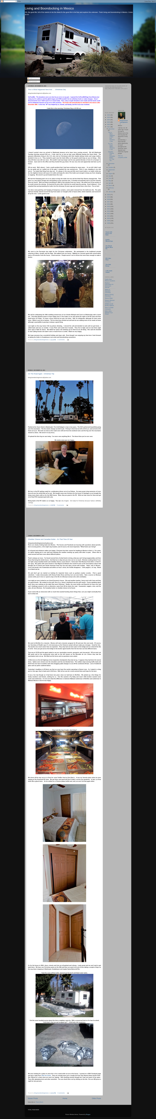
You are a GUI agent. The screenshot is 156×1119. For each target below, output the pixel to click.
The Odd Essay (108, 265)
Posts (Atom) (39, 1102)
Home (65, 1098)
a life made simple (109, 271)
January (111, 191)
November (111, 163)
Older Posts (96, 1098)
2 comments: (61, 339)
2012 (108, 213)
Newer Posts (33, 1098)
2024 (108, 119)
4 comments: (61, 1093)
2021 (108, 127)
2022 (108, 124)
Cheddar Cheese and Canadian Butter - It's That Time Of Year (50, 539)
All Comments (33, 81)
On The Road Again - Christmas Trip (41, 374)
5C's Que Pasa (108, 259)
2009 (108, 220)
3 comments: (61, 505)
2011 (108, 216)
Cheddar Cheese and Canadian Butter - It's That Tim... (111, 156)
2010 (108, 218)
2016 (108, 204)
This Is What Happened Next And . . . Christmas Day (47, 89)
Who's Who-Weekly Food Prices (109, 313)
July (110, 176)
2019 (108, 197)
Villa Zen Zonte (46, 1075)
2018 (108, 199)
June (110, 178)
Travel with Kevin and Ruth (109, 233)
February (111, 187)
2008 (108, 223)
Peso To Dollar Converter (109, 308)
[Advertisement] (64, 356)
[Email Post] (67, 339)
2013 (108, 211)
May (110, 180)
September (112, 169)
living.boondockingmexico (124, 122)
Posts (30, 78)
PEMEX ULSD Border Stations (109, 304)
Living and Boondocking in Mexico (49, 8)
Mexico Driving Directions (109, 295)
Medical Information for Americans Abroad (109, 285)
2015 (108, 206)
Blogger (88, 1114)
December (111, 129)
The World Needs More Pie (109, 247)
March (110, 185)
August (111, 173)
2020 (108, 194)
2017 (108, 201)
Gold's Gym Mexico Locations (110, 280)
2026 (108, 115)
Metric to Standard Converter (108, 291)
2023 (108, 122)
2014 (108, 209)
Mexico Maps (109, 298)
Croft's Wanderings (109, 240)
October (111, 167)
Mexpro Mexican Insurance (110, 301)
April (110, 183)
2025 (108, 117)
